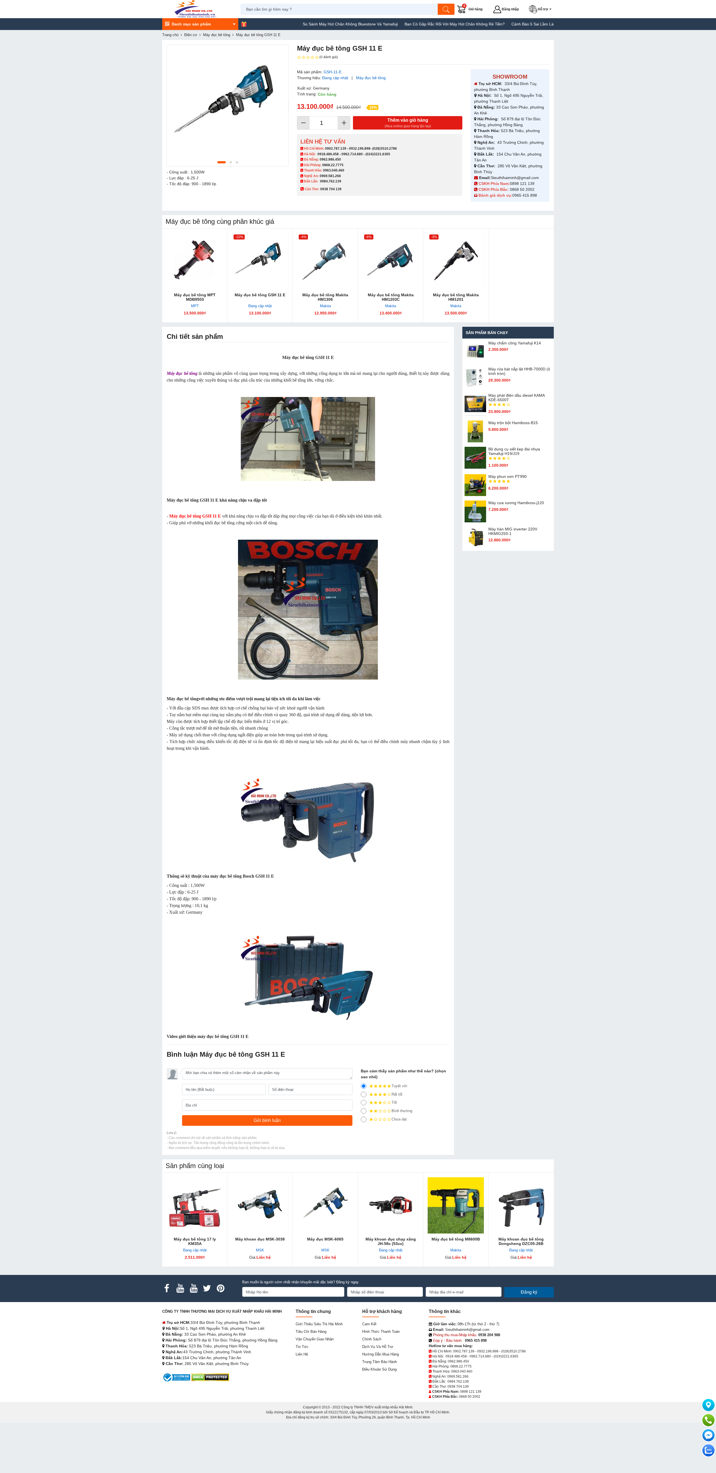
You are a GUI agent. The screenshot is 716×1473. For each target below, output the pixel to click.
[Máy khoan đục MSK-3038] (260, 1205)
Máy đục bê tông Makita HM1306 (325, 297)
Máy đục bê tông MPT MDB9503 (195, 297)
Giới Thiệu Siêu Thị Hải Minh (319, 1324)
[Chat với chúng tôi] (708, 1450)
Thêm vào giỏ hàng (408, 123)
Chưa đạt (399, 1119)
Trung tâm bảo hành (379, 1362)
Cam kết (369, 1324)
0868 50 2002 (523, 189)
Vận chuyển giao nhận (315, 1339)
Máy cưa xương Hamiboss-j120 (516, 503)
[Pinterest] (220, 1288)
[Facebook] (166, 1288)
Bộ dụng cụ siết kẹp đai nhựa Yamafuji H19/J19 (514, 451)
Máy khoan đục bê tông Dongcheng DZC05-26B (521, 1241)
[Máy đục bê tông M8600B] (456, 1205)
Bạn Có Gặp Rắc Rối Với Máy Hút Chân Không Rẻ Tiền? (408, 24)
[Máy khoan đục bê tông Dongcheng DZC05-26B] (521, 1205)
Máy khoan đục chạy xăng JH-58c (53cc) (391, 1241)
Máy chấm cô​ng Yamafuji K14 (514, 343)
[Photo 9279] (228, 105)
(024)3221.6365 (378, 154)
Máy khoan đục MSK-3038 (260, 1239)
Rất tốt (397, 1094)
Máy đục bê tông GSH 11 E (260, 295)
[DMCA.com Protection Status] (210, 1377)
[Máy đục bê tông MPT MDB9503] (195, 261)
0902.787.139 (335, 149)
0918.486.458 (328, 154)
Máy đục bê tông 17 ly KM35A (195, 1241)
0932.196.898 (359, 149)
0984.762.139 (330, 181)
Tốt (394, 1102)
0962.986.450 (330, 159)
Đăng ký (529, 1292)
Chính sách (371, 1339)
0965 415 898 (524, 195)
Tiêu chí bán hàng (311, 1331)
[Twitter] (206, 1288)
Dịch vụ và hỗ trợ (377, 1347)
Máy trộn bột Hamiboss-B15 (513, 422)
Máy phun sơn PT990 (507, 476)
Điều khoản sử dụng (379, 1369)
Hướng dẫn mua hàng (380, 1354)
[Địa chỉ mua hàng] (708, 1405)
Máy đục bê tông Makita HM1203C (391, 297)
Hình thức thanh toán (381, 1331)
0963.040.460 (333, 170)
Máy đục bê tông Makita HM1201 (456, 297)
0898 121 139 (522, 183)
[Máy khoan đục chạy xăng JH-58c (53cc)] (390, 1205)
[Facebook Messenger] (708, 1435)
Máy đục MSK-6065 (325, 1239)
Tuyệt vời (399, 1086)
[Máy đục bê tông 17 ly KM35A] (195, 1205)
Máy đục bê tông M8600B (456, 1239)
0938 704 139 (458, 1387)
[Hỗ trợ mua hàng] (708, 1420)
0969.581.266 (330, 176)
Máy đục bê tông (371, 78)
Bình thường (402, 1111)
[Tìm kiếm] (446, 9)
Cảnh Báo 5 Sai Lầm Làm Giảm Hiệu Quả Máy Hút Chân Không (521, 24)
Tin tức (302, 1347)
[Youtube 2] (193, 1288)
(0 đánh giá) (328, 57)
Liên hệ (302, 1354)
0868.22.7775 (332, 165)
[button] (541, 9)
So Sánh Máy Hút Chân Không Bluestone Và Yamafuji (304, 24)
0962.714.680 (352, 154)
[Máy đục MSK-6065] (325, 1205)
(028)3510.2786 (384, 149)
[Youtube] (180, 1288)
